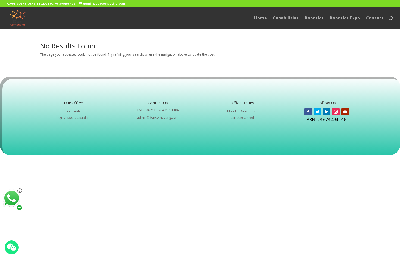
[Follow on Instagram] (336, 111)
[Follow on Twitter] (317, 111)
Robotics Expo (345, 18)
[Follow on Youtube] (345, 111)
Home (260, 18)
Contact (375, 18)
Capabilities (286, 18)
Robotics (314, 18)
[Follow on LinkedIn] (326, 111)
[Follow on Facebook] (308, 111)
